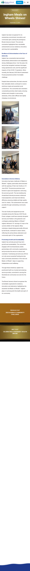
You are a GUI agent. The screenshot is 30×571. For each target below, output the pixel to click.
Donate (19, 2)
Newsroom (15, 10)
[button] (28, 2)
